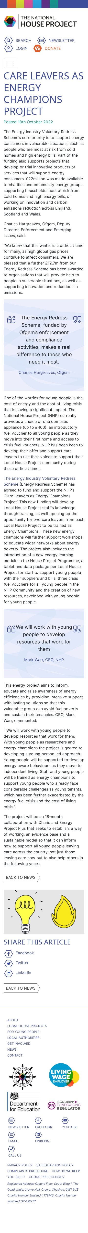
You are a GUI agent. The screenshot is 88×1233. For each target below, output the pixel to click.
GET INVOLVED (18, 1043)
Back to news (20, 877)
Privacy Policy (20, 1165)
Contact (14, 1055)
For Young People (23, 1032)
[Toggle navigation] (10, 63)
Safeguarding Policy (55, 1165)
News (12, 1049)
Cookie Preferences (46, 1177)
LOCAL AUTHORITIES (23, 1038)
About (12, 1020)
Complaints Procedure (27, 1171)
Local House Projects (27, 1026)
